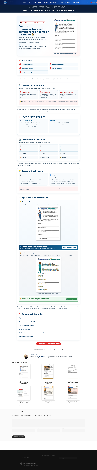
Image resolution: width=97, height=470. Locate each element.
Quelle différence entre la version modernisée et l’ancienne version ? (36, 332)
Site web (63, 428)
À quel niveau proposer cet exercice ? (28, 318)
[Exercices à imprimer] (8, 2)
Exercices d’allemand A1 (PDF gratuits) (60, 7)
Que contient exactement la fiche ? (27, 321)
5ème (37, 7)
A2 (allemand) (45, 7)
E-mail (38, 428)
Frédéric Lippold (61, 6)
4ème (34, 7)
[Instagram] (94, 2)
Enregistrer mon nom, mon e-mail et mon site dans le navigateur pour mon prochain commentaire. (29, 433)
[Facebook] (93, 2)
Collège (49, 7)
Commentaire (14, 418)
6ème (40, 7)
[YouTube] (96, 2)
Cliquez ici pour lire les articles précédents (48, 455)
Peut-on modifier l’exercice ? (26, 336)
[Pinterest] (91, 2)
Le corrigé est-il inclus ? (25, 329)
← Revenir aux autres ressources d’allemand (48, 343)
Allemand (31, 7)
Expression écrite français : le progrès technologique (28, 457)
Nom (13, 428)
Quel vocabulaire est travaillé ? (27, 325)
